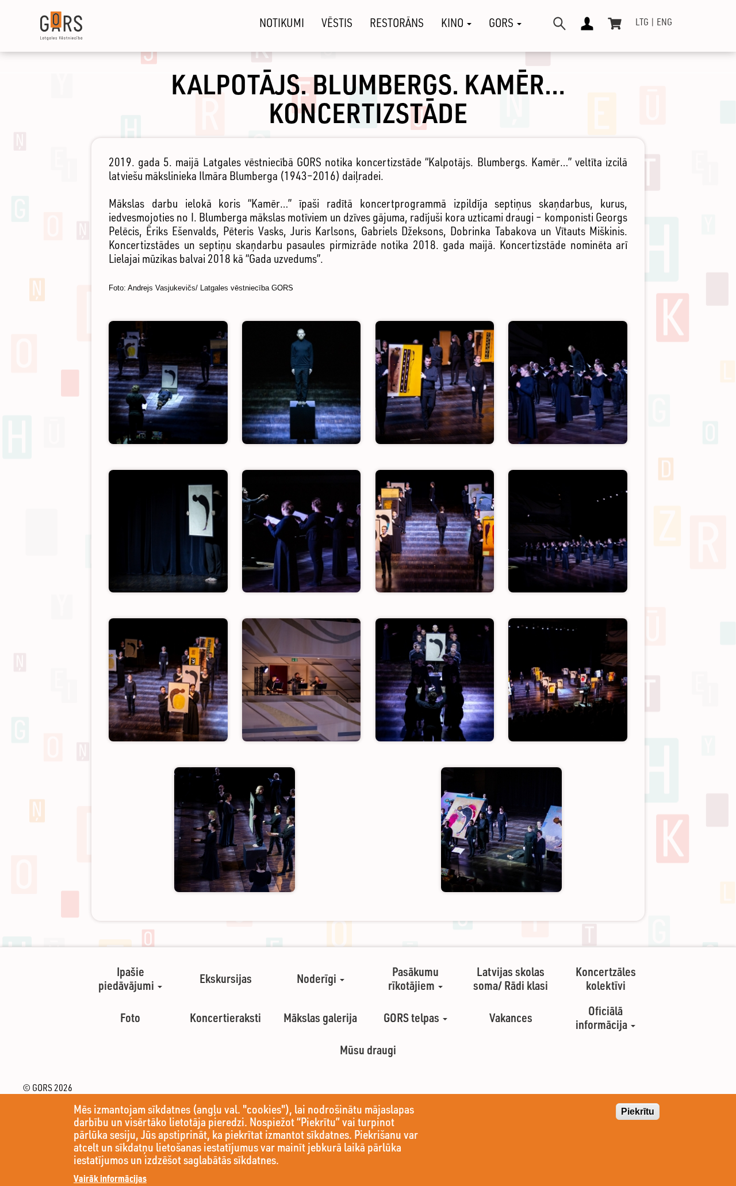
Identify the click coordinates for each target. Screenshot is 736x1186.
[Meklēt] (559, 23)
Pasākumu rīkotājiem (413, 978)
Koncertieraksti (225, 1017)
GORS (502, 23)
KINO (453, 23)
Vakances (510, 1017)
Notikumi (281, 23)
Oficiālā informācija (603, 1017)
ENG (664, 22)
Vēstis (336, 23)
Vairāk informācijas (110, 1178)
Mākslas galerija (320, 1017)
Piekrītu (637, 1111)
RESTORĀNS (397, 23)
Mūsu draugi (368, 1049)
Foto (130, 1017)
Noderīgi (318, 978)
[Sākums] (51, 26)
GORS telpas (413, 1017)
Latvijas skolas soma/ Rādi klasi (510, 978)
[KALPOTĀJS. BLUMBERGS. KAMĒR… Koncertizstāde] (168, 382)
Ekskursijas (226, 978)
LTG (642, 22)
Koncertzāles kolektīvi (606, 978)
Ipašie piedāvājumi (127, 978)
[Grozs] (615, 23)
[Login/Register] (587, 23)
